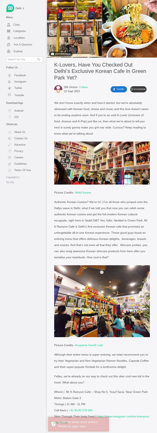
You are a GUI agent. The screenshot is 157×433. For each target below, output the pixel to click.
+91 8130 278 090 (81, 410)
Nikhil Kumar (83, 192)
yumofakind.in (63, 53)
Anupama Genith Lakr (89, 345)
